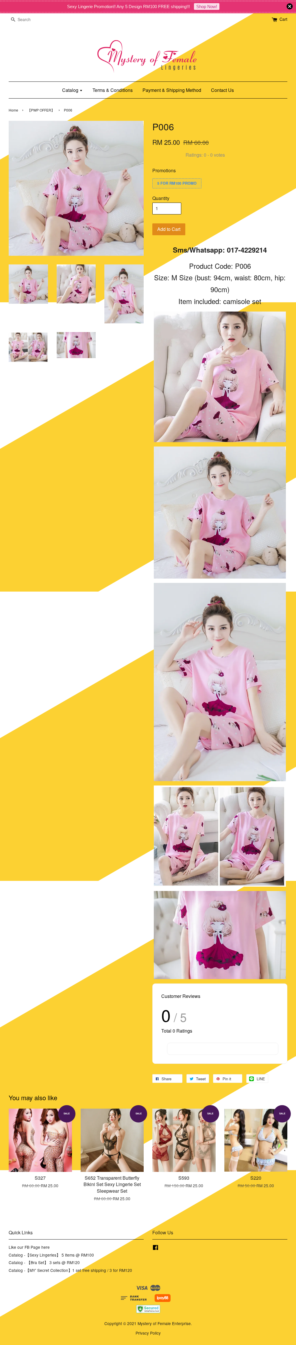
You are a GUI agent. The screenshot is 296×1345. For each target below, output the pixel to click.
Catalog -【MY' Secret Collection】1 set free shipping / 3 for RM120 (70, 1270)
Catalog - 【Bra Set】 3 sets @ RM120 (44, 1262)
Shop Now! (206, 6)
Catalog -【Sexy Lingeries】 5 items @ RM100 (51, 1255)
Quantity (160, 198)
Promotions (164, 170)
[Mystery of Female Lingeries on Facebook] (155, 1248)
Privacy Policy (148, 1333)
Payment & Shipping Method (172, 90)
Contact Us (222, 90)
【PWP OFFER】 (41, 110)
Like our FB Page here (29, 1247)
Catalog (70, 90)
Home (13, 110)
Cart (283, 19)
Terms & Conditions (112, 90)
